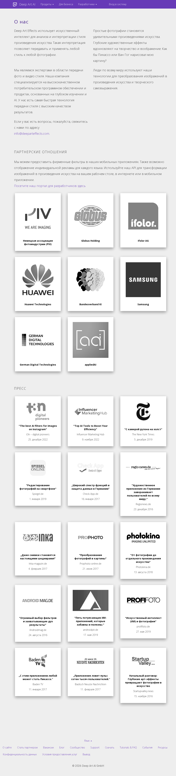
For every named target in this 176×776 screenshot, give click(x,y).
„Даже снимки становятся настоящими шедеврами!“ (38, 556)
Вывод (86, 754)
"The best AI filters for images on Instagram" (38, 427)
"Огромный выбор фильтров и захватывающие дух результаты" (38, 621)
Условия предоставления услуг (59, 754)
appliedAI (90, 364)
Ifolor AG (143, 240)
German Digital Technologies (38, 364)
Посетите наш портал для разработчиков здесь (50, 186)
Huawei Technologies (38, 304)
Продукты (46, 4)
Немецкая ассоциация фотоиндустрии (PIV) (38, 242)
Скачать (109, 747)
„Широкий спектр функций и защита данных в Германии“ (90, 487)
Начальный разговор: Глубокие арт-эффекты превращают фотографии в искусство (143, 681)
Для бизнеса (66, 4)
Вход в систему (117, 4)
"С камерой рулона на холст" (143, 429)
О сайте (7, 747)
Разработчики (86, 4)
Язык (87, 740)
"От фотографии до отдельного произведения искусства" (143, 558)
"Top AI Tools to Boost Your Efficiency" (90, 427)
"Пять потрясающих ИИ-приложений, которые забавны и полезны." (90, 621)
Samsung (143, 304)
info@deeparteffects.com (31, 133)
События (147, 747)
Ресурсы (162, 747)
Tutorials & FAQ (128, 747)
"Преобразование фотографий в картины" (90, 556)
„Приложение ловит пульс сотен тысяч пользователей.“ (90, 677)
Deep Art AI (27, 4)
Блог (61, 747)
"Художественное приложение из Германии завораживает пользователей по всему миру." (143, 492)
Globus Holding (90, 240)
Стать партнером (27, 747)
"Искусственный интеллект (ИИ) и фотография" (143, 619)
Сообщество (77, 747)
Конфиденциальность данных (20, 754)
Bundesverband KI (90, 304)
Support (95, 747)
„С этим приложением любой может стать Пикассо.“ (38, 677)
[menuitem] (47, 4)
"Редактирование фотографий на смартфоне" (37, 487)
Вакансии (48, 747)
